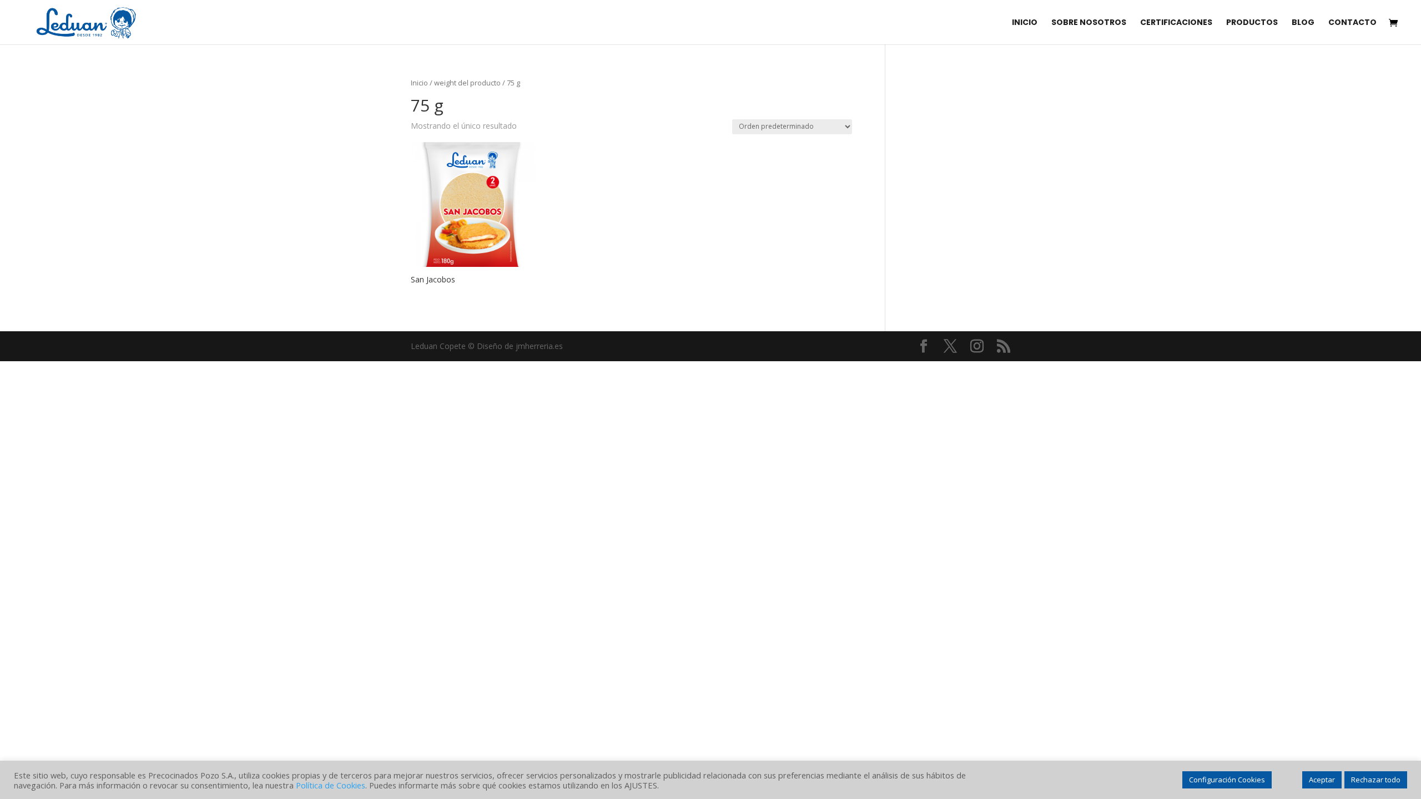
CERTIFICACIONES (1176, 23)
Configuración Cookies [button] (1227, 780)
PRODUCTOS (1252, 23)
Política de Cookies (330, 785)
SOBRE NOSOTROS (1088, 23)
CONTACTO (1352, 23)
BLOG (1303, 23)
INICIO (1024, 23)
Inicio (419, 83)
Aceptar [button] (1322, 780)
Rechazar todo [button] (1375, 780)
